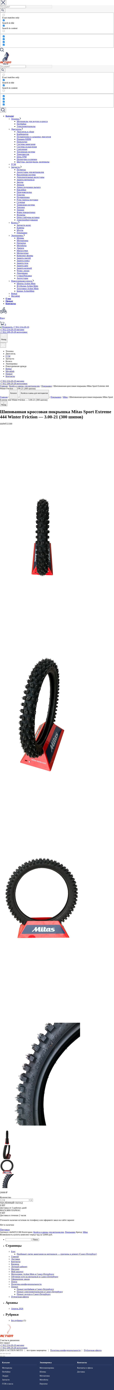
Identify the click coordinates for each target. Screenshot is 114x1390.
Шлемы (20, 238)
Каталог (10, 116)
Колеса (14, 222)
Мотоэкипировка (47, 1368)
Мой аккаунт (17, 1271)
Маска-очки (22, 250)
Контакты (11, 303)
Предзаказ (5, 1229)
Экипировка (17, 235)
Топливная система (26, 152)
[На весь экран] (7, 1353)
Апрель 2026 (17, 1308)
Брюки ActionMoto (25, 291)
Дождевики (22, 273)
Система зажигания (26, 144)
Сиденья (21, 202)
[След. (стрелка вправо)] (4, 1356)
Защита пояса (23, 260)
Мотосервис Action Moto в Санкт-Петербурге (32, 1274)
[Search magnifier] (2, 10)
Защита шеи (22, 265)
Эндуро (5, 1376)
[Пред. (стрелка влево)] (1, 1356)
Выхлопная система (26, 174)
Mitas (65, 397)
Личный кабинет (19, 1266)
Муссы (20, 230)
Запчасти (15, 167)
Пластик (21, 195)
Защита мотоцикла (25, 179)
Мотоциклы (7, 1368)
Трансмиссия (23, 154)
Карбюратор (22, 134)
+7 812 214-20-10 (12, 329)
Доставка (15, 1259)
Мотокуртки (23, 253)
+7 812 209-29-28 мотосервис (14, 383)
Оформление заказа (20, 1279)
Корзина (15, 1264)
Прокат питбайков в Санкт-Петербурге (35, 1289)
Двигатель (16, 129)
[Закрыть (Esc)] (1, 1353)
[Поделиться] (4, 1353)
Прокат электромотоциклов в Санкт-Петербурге (40, 1292)
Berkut (14, 293)
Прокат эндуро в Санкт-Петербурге (33, 1294)
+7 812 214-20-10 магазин (12, 381)
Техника (15, 119)
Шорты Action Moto (26, 283)
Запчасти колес (24, 225)
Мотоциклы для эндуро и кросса (32, 121)
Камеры (20, 227)
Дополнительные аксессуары (30, 177)
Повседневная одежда (22, 281)
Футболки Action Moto (27, 286)
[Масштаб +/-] (9, 1353)
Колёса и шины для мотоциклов (24, 386)
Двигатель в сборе (25, 131)
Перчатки (21, 243)
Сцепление (22, 149)
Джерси (20, 248)
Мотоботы (22, 245)
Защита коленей (24, 268)
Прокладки (22, 142)
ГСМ (13, 164)
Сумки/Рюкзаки (24, 275)
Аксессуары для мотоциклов (30, 172)
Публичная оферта (20, 1297)
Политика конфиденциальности (26, 1284)
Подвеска (21, 169)
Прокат (9, 301)
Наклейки (21, 190)
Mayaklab (15, 296)
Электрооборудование (27, 220)
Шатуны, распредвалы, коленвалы (33, 162)
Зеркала (20, 185)
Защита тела (22, 263)
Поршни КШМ (24, 139)
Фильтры (21, 215)
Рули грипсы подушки (27, 200)
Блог (13, 1251)
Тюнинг (20, 210)
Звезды (20, 182)
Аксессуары (22, 278)
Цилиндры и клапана (27, 159)
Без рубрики (17, 1320)
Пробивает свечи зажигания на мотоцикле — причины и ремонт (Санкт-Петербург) (57, 1254)
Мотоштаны (22, 240)
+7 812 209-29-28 (14, 332)
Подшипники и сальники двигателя (34, 136)
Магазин (15, 1269)
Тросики (21, 207)
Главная (4, 386)
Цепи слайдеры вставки (28, 217)
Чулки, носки (23, 270)
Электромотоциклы (26, 126)
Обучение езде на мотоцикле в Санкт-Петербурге (34, 1276)
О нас (8, 298)
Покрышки (22, 233)
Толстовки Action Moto (28, 288)
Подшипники (23, 197)
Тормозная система (26, 205)
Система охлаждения (27, 147)
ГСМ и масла (7, 1384)
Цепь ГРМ (22, 157)
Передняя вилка (24, 192)
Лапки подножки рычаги (29, 187)
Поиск (14, 1281)
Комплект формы (25, 255)
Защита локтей (24, 258)
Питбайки (21, 124)
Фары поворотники (26, 212)
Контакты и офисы (85, 1368)
